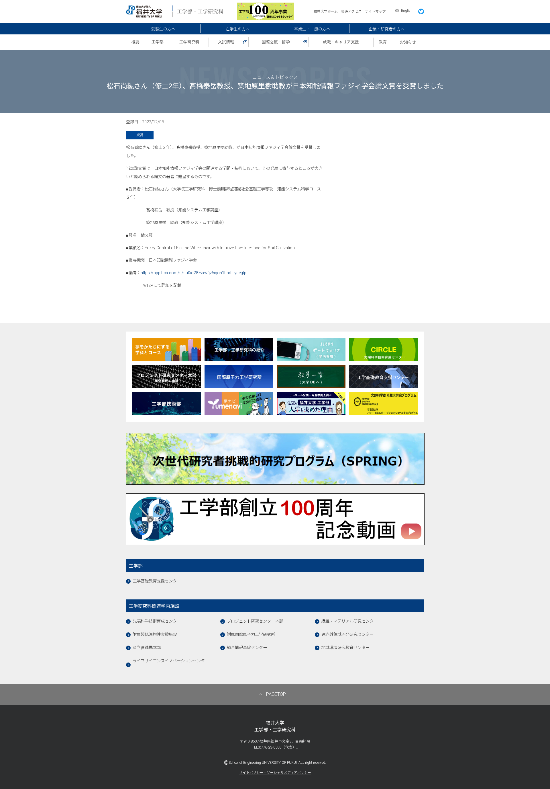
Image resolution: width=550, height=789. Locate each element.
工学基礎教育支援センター (157, 581)
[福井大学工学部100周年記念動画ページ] (275, 542)
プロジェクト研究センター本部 (255, 621)
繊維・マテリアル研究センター (349, 621)
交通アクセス (351, 11)
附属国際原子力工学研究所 (251, 634)
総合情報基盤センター (247, 647)
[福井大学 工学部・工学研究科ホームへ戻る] (174, 14)
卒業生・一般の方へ (312, 29)
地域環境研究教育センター (345, 647)
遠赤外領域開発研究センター (347, 634)
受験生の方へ (163, 29)
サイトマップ (375, 11)
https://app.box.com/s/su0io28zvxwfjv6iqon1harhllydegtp (193, 272)
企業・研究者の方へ (387, 29)
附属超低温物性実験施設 (155, 634)
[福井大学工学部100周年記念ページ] (265, 17)
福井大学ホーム (326, 11)
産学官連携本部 (147, 647)
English (406, 11)
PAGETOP (276, 694)
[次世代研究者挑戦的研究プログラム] (275, 482)
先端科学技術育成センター (157, 621)
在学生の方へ (238, 29)
